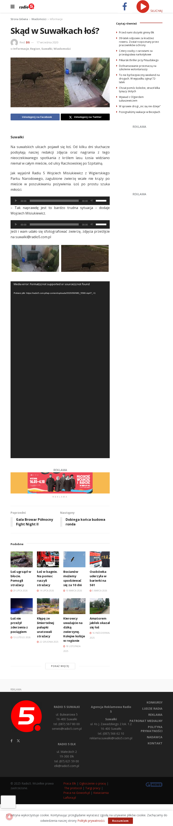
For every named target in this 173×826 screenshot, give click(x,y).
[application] (60, 201)
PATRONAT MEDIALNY (146, 721)
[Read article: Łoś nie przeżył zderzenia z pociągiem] (22, 606)
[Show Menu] (13, 6)
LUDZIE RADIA (152, 708)
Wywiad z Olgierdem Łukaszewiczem (131, 98)
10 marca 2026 (73, 590)
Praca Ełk (69, 783)
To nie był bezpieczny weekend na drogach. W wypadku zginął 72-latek (139, 78)
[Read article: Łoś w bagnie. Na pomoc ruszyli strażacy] (48, 559)
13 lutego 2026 (21, 637)
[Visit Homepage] (27, 6)
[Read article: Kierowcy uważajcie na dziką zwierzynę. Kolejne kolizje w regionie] (74, 606)
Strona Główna (19, 19)
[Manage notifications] (9, 816)
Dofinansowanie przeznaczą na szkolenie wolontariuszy (137, 67)
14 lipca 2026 (46, 590)
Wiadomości (38, 19)
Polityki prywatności (90, 821)
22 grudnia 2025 (48, 641)
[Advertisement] (144, 155)
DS (28, 42)
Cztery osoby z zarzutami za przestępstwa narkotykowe (136, 52)
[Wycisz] (92, 201)
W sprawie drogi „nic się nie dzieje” (140, 106)
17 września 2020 (47, 42)
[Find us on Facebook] (11, 740)
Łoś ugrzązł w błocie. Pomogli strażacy (21, 578)
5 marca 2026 (99, 590)
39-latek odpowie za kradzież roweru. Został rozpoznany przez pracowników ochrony (139, 41)
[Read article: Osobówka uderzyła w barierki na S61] (101, 559)
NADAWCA (154, 737)
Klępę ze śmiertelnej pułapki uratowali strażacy (45, 627)
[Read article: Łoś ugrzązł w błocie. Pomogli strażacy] (22, 559)
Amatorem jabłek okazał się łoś (100, 622)
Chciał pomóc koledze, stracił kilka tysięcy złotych (139, 89)
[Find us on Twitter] (18, 740)
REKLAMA (155, 715)
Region (35, 49)
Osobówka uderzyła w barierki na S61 (98, 578)
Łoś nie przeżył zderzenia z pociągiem (19, 625)
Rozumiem (120, 821)
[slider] (102, 200)
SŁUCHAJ (156, 11)
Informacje (56, 19)
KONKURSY (154, 702)
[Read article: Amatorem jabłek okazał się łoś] (101, 606)
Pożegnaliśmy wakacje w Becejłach (139, 112)
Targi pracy (92, 788)
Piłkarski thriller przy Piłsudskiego (139, 60)
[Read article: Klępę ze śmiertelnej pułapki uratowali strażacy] (48, 606)
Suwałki (46, 49)
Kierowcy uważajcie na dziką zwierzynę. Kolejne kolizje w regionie (74, 629)
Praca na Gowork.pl (76, 793)
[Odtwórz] (16, 201)
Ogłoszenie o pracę (92, 783)
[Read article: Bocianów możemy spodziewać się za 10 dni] (74, 559)
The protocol (73, 788)
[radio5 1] (60, 483)
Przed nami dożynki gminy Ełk (136, 32)
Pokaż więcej (60, 666)
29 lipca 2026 (20, 590)
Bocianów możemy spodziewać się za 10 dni (72, 578)
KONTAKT (155, 743)
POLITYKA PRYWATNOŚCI (151, 729)
